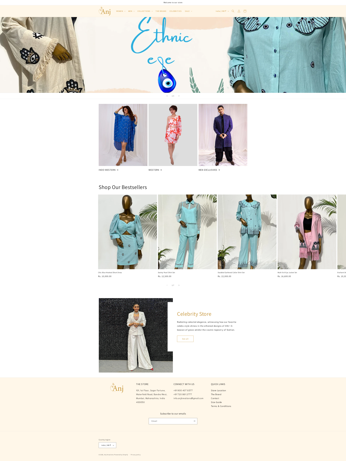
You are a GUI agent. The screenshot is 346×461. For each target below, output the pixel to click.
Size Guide (216, 402)
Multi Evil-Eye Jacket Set (287, 272)
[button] (121, 11)
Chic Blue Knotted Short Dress (110, 272)
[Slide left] (167, 285)
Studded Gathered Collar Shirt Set (231, 272)
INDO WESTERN (107, 169)
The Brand (216, 394)
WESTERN (154, 169)
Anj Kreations (109, 455)
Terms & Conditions (221, 405)
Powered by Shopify (121, 455)
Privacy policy (136, 455)
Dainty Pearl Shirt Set (166, 272)
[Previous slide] (167, 96)
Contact (215, 398)
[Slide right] (179, 285)
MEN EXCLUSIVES (208, 169)
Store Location (218, 390)
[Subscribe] (194, 421)
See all (185, 338)
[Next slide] (179, 96)
